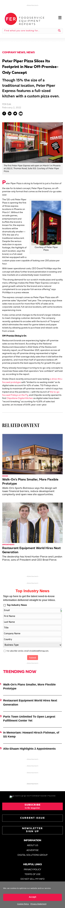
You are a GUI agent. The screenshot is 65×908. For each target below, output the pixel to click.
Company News (13, 52)
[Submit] (59, 30)
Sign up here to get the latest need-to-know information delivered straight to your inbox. (29, 598)
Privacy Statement (38, 904)
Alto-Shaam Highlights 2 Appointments (29, 748)
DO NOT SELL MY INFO (32, 879)
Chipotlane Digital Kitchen (19, 398)
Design (5, 476)
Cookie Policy (23, 904)
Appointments (8, 545)
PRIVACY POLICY (32, 869)
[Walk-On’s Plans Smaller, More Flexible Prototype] (32, 454)
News (31, 52)
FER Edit (6, 104)
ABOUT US (32, 845)
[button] (32, 806)
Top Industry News (17, 605)
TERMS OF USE (33, 874)
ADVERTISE (33, 850)
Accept (32, 897)
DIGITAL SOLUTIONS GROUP (32, 855)
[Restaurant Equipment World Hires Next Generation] (32, 523)
